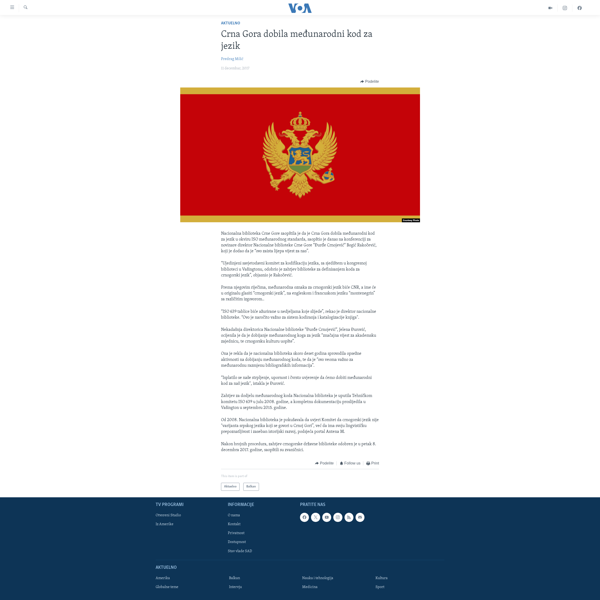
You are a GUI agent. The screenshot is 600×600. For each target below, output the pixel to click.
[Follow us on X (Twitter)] (315, 517)
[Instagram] (565, 8)
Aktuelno (230, 23)
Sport (379, 587)
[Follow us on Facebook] (304, 517)
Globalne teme (167, 587)
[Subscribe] (360, 517)
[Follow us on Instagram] (337, 517)
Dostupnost (237, 542)
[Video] (550, 8)
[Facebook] (579, 8)
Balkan (234, 578)
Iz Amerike (164, 524)
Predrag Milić (232, 59)
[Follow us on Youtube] (326, 517)
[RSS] (349, 517)
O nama (234, 515)
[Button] (369, 82)
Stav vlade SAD (240, 551)
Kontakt (234, 524)
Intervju (235, 587)
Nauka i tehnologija (317, 578)
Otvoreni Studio (168, 515)
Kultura (381, 578)
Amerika (163, 578)
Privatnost (236, 533)
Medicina (310, 587)
